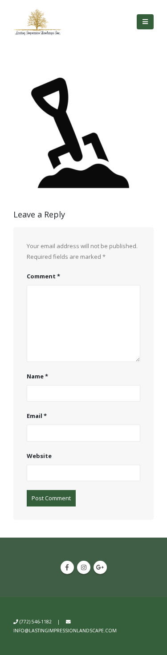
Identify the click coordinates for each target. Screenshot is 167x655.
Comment (43, 276)
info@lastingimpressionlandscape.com (65, 630)
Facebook (67, 567)
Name (37, 376)
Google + (100, 567)
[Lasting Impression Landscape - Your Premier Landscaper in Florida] (37, 22)
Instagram (83, 567)
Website (39, 456)
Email (37, 416)
